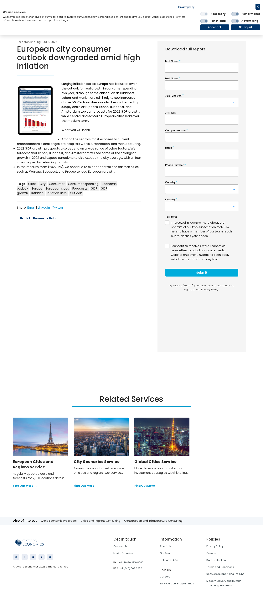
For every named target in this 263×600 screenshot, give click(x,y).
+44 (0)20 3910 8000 (131, 562)
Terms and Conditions (220, 567)
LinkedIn (44, 207)
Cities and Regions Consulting (100, 521)
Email (31, 207)
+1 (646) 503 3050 (131, 568)
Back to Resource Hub (37, 218)
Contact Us (120, 546)
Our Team (166, 553)
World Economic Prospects (59, 521)
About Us (165, 546)
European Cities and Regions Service (33, 464)
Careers (165, 576)
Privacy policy (186, 7)
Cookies (211, 553)
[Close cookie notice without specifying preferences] (257, 7)
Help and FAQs (169, 560)
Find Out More (25, 486)
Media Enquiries (123, 553)
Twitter (57, 207)
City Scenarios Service (97, 461)
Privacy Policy (214, 546)
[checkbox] (204, 14)
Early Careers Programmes (177, 583)
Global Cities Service (155, 461)
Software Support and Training (225, 574)
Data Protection (216, 560)
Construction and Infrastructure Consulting (153, 521)
